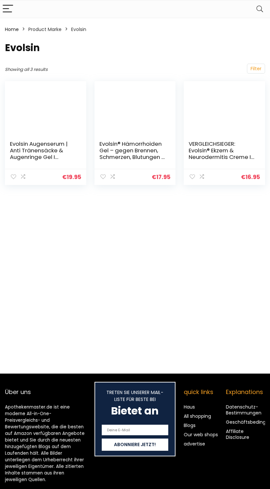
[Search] (260, 9)
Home (12, 29)
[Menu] (8, 9)
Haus (189, 407)
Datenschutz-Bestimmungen (243, 410)
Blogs (190, 425)
